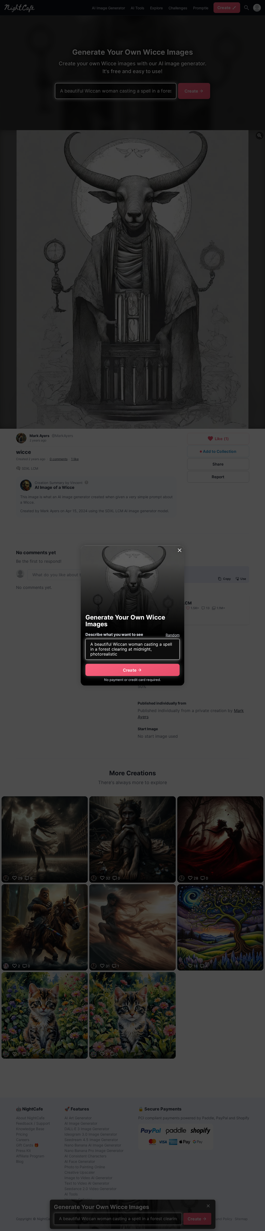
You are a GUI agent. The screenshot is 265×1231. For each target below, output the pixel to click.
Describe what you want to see (114, 634)
